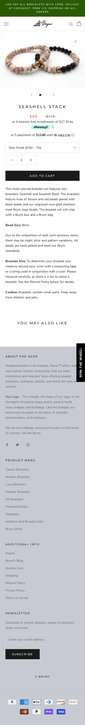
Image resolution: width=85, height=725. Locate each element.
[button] (42, 135)
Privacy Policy (15, 590)
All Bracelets (14, 499)
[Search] (71, 24)
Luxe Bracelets (15, 484)
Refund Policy (15, 583)
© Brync (42, 676)
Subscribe (22, 654)
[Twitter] (17, 444)
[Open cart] (79, 23)
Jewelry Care (14, 568)
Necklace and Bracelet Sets (24, 521)
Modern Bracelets (17, 477)
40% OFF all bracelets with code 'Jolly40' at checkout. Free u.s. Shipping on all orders (42, 8)
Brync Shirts (14, 529)
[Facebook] (7, 444)
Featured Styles (16, 507)
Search (10, 553)
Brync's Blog (14, 561)
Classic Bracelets (17, 469)
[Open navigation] (6, 23)
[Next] (53, 95)
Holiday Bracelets (17, 492)
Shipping (11, 575)
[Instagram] (27, 444)
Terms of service (16, 598)
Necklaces (12, 514)
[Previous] (31, 95)
